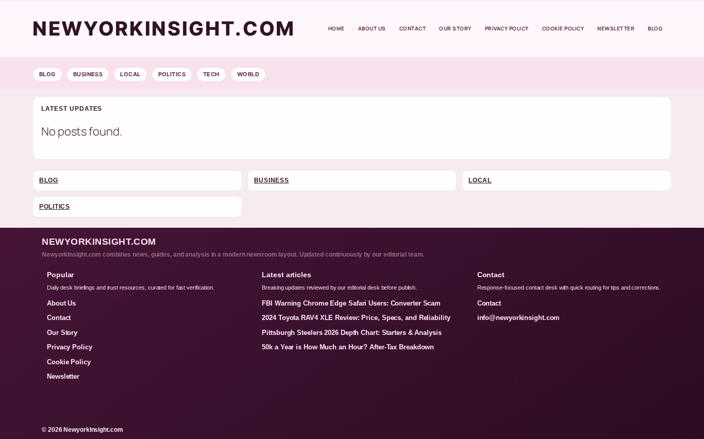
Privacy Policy (507, 28)
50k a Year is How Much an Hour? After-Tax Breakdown (348, 347)
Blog (655, 28)
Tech (211, 74)
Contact (412, 28)
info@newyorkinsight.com (518, 318)
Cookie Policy (563, 28)
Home (336, 28)
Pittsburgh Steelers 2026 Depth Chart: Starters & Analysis (351, 332)
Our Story (455, 28)
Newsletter (615, 28)
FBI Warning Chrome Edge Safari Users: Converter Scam (351, 303)
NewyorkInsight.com (163, 28)
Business (88, 74)
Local (130, 74)
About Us (372, 28)
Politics (172, 74)
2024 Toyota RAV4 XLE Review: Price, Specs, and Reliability (356, 318)
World (248, 74)
